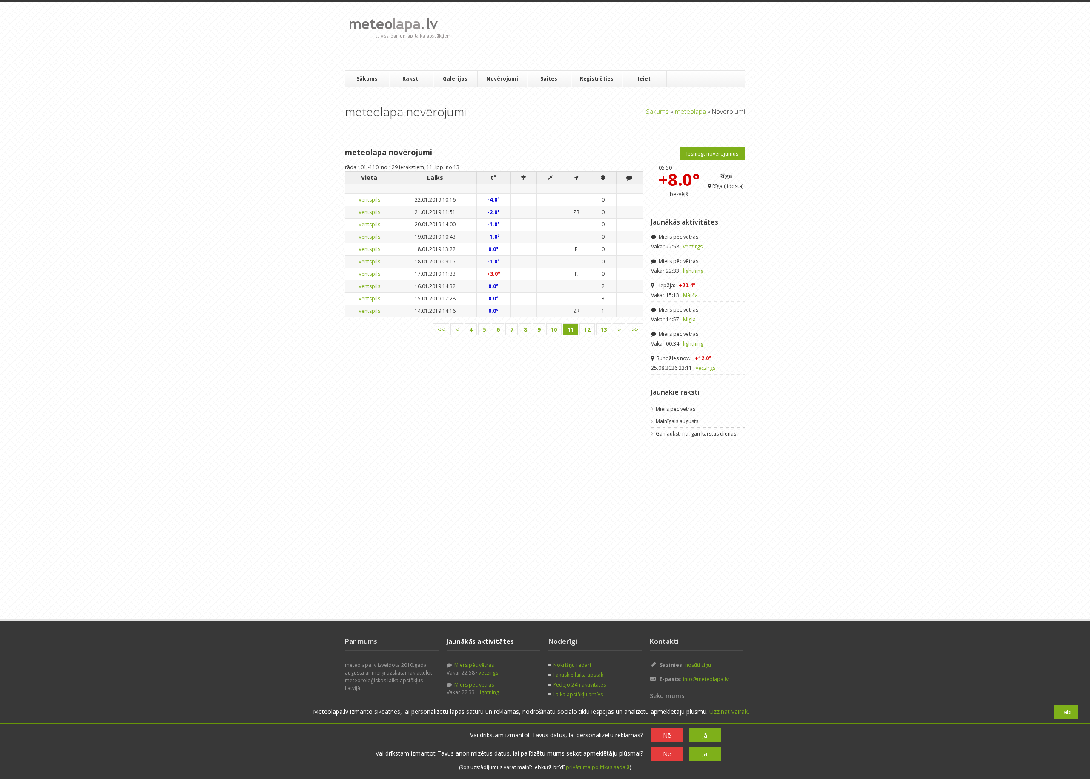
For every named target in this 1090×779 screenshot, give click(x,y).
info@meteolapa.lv (706, 679)
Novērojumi (502, 78)
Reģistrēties (597, 78)
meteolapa (690, 111)
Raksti (411, 78)
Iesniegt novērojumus (712, 153)
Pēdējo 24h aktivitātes (579, 684)
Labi (1066, 712)
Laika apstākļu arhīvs (578, 694)
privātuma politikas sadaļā (598, 767)
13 (604, 329)
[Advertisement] (613, 36)
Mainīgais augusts (677, 421)
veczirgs (693, 246)
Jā (704, 735)
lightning (693, 270)
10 (554, 329)
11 (571, 329)
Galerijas (455, 78)
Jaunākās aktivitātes (684, 222)
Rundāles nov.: (683, 358)
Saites (548, 78)
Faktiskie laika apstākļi (579, 674)
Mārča (690, 295)
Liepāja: (675, 285)
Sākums (367, 78)
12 (587, 329)
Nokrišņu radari (572, 665)
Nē (667, 735)
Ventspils (369, 199)
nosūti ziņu (698, 665)
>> (634, 329)
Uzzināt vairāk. (729, 711)
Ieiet (644, 78)
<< (441, 329)
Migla (689, 319)
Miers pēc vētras (677, 236)
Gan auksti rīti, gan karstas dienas (696, 433)
